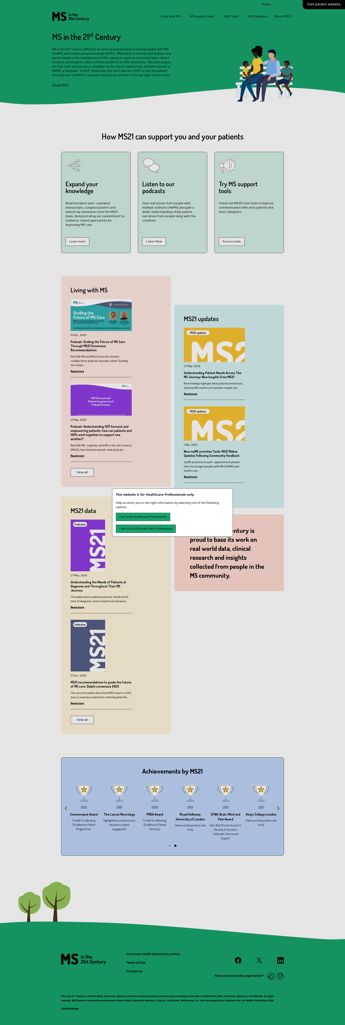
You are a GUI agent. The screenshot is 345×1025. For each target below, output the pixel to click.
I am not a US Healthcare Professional (146, 528)
